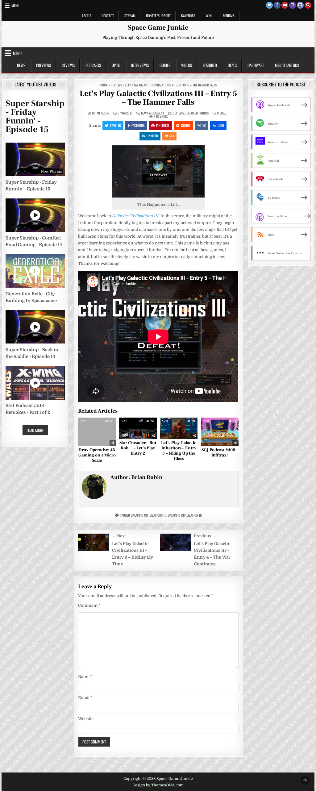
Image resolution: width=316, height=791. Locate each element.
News (21, 65)
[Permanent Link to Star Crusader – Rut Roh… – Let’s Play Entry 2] (138, 428)
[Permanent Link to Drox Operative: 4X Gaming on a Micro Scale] (97, 432)
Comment (89, 605)
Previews (43, 65)
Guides (165, 65)
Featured (210, 65)
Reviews (68, 65)
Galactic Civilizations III (135, 216)
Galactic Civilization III (185, 515)
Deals (232, 65)
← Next (119, 536)
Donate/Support (158, 15)
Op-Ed (116, 65)
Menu (15, 5)
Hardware (255, 65)
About (86, 15)
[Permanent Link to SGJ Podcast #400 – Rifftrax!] (220, 432)
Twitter (115, 125)
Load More (35, 430)
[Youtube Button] (284, 5)
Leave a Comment (152, 113)
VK (204, 125)
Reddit (185, 125)
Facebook (137, 125)
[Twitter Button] (269, 5)
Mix (171, 135)
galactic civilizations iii (148, 515)
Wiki (209, 15)
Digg (221, 125)
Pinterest (162, 125)
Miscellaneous (287, 65)
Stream (129, 15)
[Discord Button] (300, 5)
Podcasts (93, 65)
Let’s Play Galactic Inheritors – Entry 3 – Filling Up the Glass (178, 450)
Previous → (205, 536)
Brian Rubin (100, 113)
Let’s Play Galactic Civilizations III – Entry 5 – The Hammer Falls (158, 98)
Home (103, 84)
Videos (186, 65)
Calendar (188, 15)
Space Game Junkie (158, 27)
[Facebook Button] (277, 5)
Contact (108, 15)
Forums (229, 15)
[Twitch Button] (292, 5)
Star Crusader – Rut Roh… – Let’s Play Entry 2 (137, 448)
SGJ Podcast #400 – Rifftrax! (220, 452)
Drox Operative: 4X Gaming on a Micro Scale (97, 455)
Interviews (140, 65)
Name (85, 676)
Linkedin (152, 135)
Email (85, 697)
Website (86, 718)
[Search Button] (308, 5)
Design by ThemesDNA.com (158, 785)
